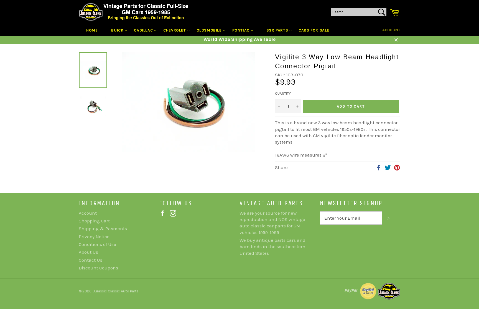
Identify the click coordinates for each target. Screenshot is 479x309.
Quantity (283, 93)
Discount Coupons (98, 268)
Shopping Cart (94, 221)
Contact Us (90, 260)
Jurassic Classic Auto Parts (116, 291)
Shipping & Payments (103, 228)
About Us (88, 252)
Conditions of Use (97, 244)
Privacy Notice (94, 236)
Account (391, 30)
